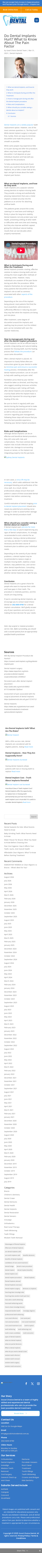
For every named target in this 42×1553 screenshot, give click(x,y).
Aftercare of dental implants (14, 1248)
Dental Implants (16, 53)
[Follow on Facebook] (26, 1383)
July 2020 (7, 1138)
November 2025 (10, 909)
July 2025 (7, 923)
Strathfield (5, 1498)
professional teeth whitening (14, 1314)
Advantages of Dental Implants (15, 1244)
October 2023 (9, 999)
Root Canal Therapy (11, 1227)
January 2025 (9, 945)
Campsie (5, 1492)
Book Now (19, 1413)
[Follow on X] (32, 1383)
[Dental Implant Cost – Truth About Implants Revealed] (17, 784)
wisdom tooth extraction (13, 1366)
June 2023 (8, 1013)
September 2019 (10, 1174)
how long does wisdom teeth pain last (17, 1296)
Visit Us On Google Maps (11, 1426)
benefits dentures (29, 1255)
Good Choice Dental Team (17, 50)
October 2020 (9, 1128)
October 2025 (9, 913)
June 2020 (8, 1142)
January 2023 (9, 1031)
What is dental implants (12, 1348)
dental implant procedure (13, 1277)
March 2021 (8, 1110)
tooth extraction (28, 1333)
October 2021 (9, 1085)
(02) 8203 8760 (18, 605)
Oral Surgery (6, 1474)
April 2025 (8, 934)
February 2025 (9, 941)
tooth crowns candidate (12, 1333)
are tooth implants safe (12, 1255)
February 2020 (9, 1156)
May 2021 (8, 1103)
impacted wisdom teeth (12, 1311)
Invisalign (8, 1220)
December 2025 (10, 906)
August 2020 (9, 1135)
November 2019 (10, 1167)
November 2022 (10, 1038)
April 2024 (8, 977)
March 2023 (8, 1024)
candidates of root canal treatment (16, 1263)
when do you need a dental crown (16, 1351)
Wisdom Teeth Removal (13, 1238)
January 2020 (9, 1160)
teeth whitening (10, 1329)
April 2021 (8, 1106)
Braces (6, 1191)
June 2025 (8, 927)
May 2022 (8, 1060)
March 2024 (8, 981)
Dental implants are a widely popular (18, 125)
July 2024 (7, 967)
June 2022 (8, 1056)
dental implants (29, 1277)
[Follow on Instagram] (38, 1383)
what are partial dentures (13, 1344)
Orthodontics (9, 1223)
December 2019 (10, 1164)
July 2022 (7, 1053)
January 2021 (9, 1117)
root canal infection (11, 1318)
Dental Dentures (10, 1202)
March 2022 (8, 1067)
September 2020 (10, 1131)
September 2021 (10, 1088)
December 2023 (10, 992)
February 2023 (9, 1027)
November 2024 (10, 952)
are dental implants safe (13, 1252)
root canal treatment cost (13, 1326)
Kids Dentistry (27, 1480)
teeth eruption (29, 1326)
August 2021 (9, 1092)
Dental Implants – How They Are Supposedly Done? (20, 754)
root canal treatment (28, 1322)
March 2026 (8, 895)
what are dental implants (13, 1340)
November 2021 (10, 1081)
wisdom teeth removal (12, 1359)
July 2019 (7, 1182)
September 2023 (10, 1002)
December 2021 (10, 1078)
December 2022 (10, 1035)
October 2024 (9, 956)
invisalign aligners (29, 1311)
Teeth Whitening (10, 1230)
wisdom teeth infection (12, 1355)
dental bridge (9, 1266)
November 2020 (10, 1124)
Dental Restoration (11, 1212)
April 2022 (8, 1063)
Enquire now (35, 4)
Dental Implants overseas (13, 1285)
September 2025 (10, 916)
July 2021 (7, 1096)
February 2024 (9, 984)
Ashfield (4, 1489)
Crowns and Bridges (30, 1477)
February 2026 (9, 898)
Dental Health (9, 1205)
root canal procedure (12, 1322)
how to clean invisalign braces (14, 1307)
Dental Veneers (10, 1216)
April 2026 (8, 891)
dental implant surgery (12, 1289)
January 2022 (9, 1074)
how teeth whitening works (13, 1303)
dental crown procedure (24, 1266)
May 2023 (8, 1017)
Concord (5, 1495)
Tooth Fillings (9, 1234)
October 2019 (9, 1171)
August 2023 (9, 1006)
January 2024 (9, 988)
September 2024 (10, 959)
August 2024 (9, 963)
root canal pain (25, 1318)
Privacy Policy (24, 1536)
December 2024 (10, 949)
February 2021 (9, 1113)
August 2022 (9, 1049)
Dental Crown (9, 1198)
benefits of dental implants (13, 1259)
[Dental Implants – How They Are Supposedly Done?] (16, 760)
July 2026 (7, 881)
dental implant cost (11, 1274)
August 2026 (9, 877)
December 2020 (10, 1121)
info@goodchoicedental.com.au (15, 1433)
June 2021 (8, 1099)
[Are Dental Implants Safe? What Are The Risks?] (12, 735)
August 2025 (9, 920)
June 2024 (8, 970)
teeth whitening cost (24, 1329)
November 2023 (10, 995)
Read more (28, 747)
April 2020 (8, 1149)
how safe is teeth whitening (14, 1300)
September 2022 (10, 1045)
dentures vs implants (29, 1289)
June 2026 (8, 884)
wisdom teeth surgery (12, 1362)
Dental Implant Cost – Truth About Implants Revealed (18, 779)
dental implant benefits (24, 1270)
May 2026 (8, 888)
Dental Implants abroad (12, 1281)
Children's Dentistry (12, 1195)
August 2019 (9, 1178)
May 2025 (8, 931)
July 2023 (7, 1009)
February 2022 (9, 1070)
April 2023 (8, 1020)
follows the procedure (23, 351)
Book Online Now (10, 9)
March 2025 (8, 938)
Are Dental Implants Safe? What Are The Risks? (20, 729)
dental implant (9, 1270)
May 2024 (8, 974)
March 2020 (8, 1153)
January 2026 (9, 902)
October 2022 (9, 1042)
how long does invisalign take (14, 1292)
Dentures (26, 1459)
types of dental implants (13, 1337)
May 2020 (8, 1146)
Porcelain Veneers (29, 1462)
